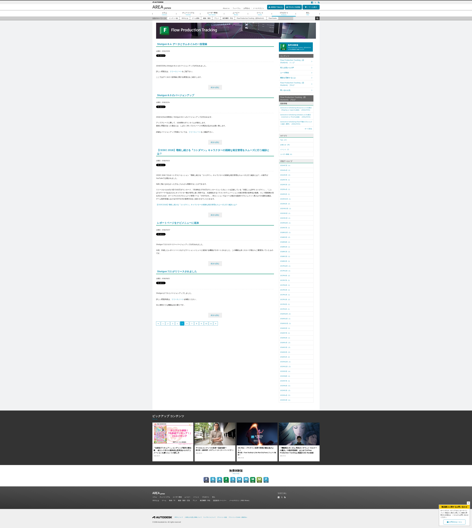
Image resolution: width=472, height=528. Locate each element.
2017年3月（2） (285, 299)
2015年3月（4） (285, 400)
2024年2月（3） (285, 175)
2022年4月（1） (285, 189)
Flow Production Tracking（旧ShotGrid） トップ (292, 61)
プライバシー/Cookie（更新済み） (238, 517)
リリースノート (176, 71)
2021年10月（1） (285, 199)
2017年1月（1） (285, 309)
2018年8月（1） (285, 242)
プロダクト (205, 497)
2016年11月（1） (285, 319)
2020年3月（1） (285, 218)
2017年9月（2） (285, 275)
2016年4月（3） (285, 343)
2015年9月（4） (285, 371)
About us (226, 8)
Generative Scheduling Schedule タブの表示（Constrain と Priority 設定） (295, 116)
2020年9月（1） (285, 213)
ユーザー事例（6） (286, 154)
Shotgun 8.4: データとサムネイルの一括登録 (182, 44)
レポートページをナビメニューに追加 (178, 223)
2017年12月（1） (285, 266)
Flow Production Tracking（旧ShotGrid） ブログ (292, 84)
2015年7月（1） (285, 381)
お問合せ (246, 8)
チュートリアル (165, 497)
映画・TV (172, 500)
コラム (154, 497)
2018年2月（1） (285, 261)
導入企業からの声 (287, 67)
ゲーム (164, 500)
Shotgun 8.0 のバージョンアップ (175, 95)
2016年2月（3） (285, 352)
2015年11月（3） (285, 366)
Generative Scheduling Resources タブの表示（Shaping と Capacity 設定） (296, 109)
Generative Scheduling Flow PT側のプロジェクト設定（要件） (296, 123)
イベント (196, 497)
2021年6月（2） (285, 204)
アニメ (195, 500)
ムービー (187, 497)
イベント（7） (285, 149)
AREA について (179, 517)
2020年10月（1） (286, 208)
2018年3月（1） (285, 256)
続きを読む (215, 87)
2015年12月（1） (285, 362)
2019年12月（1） (285, 223)
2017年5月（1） (285, 290)
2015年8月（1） (285, 376)
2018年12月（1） (285, 232)
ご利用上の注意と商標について (193, 517)
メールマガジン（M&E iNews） (239, 500)
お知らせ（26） (285, 145)
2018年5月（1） (285, 252)
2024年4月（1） (285, 170)
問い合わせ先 (285, 90)
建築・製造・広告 (184, 500)
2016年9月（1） (285, 328)
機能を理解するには (288, 77)
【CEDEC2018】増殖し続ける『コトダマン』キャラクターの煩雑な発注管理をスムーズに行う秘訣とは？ (196, 204)
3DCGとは (155, 500)
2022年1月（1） (285, 194)
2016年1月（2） (285, 357)
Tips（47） (284, 140)
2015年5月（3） (285, 390)
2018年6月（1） (285, 247)
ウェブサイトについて (209, 517)
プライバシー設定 (222, 517)
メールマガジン (258, 8)
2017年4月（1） (285, 295)
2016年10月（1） (286, 323)
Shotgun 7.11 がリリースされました (177, 271)
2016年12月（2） (285, 314)
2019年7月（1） (285, 228)
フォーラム (237, 8)
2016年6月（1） (285, 338)
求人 (213, 497)
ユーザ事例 (284, 72)
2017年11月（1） (285, 271)
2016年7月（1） (285, 333)
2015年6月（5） (285, 386)
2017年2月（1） (285, 304)
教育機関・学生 (205, 500)
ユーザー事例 (177, 497)
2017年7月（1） (285, 280)
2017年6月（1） (285, 285)
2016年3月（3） (285, 347)
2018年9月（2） (285, 237)
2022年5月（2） (285, 185)
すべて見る (308, 129)
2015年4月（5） (285, 395)
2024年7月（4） (285, 165)
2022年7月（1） (285, 180)
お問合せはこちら (455, 522)
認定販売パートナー (219, 500)
